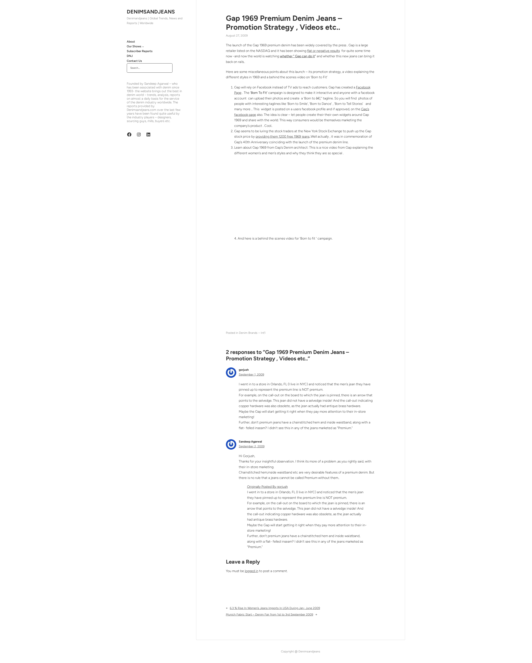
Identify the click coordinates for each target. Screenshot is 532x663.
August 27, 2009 (237, 35)
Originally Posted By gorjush (267, 487)
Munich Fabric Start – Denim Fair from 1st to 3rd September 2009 (269, 614)
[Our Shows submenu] (143, 46)
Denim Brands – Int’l (252, 333)
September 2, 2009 (252, 446)
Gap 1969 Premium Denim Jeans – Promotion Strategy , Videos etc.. (284, 23)
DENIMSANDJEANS (151, 12)
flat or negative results (323, 51)
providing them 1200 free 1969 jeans (282, 136)
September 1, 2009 (251, 374)
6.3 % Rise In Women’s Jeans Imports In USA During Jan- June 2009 (275, 608)
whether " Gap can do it (297, 56)
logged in (251, 571)
